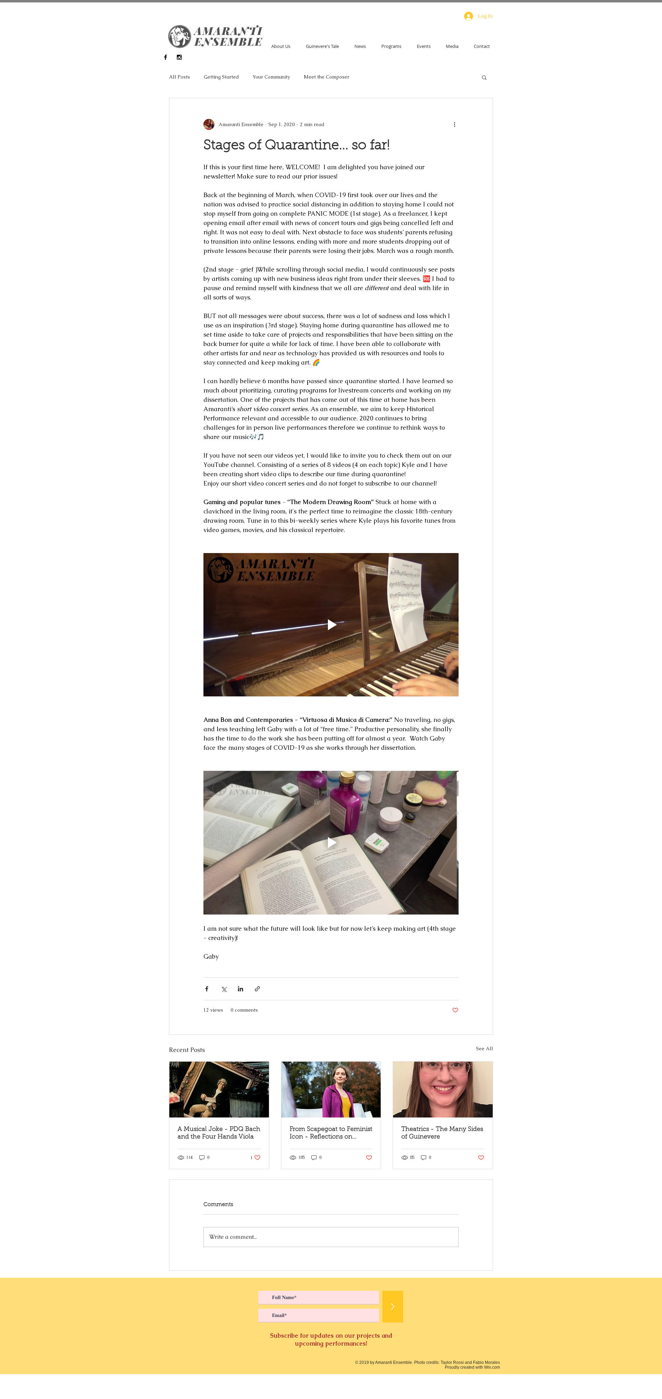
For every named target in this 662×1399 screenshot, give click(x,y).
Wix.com (492, 1367)
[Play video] (331, 624)
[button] (484, 77)
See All (484, 1048)
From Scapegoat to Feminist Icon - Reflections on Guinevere (331, 1133)
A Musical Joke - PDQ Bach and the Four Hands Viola (219, 1133)
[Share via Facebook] (206, 989)
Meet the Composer (326, 77)
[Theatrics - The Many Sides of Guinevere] (443, 1089)
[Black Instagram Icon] (179, 57)
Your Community (271, 77)
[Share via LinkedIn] (240, 989)
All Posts (179, 77)
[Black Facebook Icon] (165, 57)
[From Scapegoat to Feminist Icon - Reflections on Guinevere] (331, 1089)
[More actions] (454, 124)
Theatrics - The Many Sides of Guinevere (442, 1133)
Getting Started (221, 77)
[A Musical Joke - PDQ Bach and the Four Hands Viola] (219, 1089)
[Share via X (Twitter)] (223, 989)
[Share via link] (257, 989)
